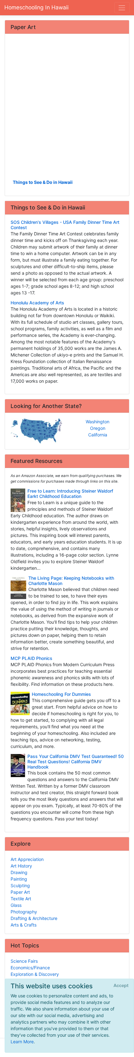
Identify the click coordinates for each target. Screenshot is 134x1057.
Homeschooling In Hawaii (36, 7)
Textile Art (21, 898)
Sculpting (20, 885)
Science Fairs (24, 961)
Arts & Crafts (23, 924)
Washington (97, 421)
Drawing (19, 872)
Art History (21, 865)
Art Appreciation (27, 859)
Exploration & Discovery (35, 974)
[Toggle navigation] (122, 7)
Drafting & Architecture (34, 918)
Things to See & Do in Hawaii (43, 182)
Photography (24, 911)
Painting (19, 879)
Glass (16, 905)
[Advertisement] (67, 109)
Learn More (22, 1041)
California (97, 434)
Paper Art (20, 892)
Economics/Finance (30, 967)
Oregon (97, 428)
